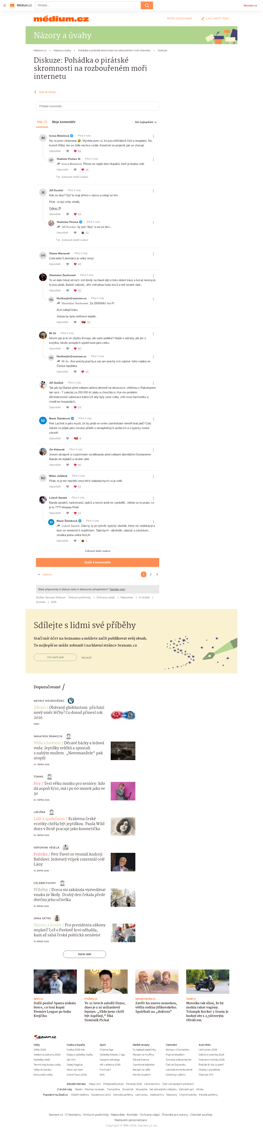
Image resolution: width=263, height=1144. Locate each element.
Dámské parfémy (123, 1094)
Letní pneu (141, 1094)
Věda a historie (47, 743)
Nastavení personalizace (131, 1120)
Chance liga (106, 1049)
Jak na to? (86, 657)
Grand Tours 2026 (77, 1074)
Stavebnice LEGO (101, 1094)
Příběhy (41, 890)
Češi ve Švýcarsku (176, 1064)
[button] (123, 715)
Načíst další (84, 954)
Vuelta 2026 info (76, 1049)
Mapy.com (95, 1083)
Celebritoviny (45, 883)
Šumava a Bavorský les (178, 1059)
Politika (41, 854)
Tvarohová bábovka (143, 1064)
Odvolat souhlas (201, 1114)
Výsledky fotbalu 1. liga (112, 1054)
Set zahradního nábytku (163, 1089)
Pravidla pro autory (175, 1114)
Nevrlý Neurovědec (49, 700)
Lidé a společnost (49, 819)
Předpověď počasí (113, 1083)
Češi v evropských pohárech (178, 1083)
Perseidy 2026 (134, 1083)
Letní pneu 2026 (208, 1049)
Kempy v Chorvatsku (177, 1049)
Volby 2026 (40, 1049)
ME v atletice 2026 (110, 1064)
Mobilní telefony (80, 1094)
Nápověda (118, 1114)
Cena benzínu (152, 1083)
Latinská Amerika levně (179, 1069)
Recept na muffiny (143, 1054)
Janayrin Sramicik (48, 736)
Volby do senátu (43, 1069)
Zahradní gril (186, 1089)
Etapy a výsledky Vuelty (80, 1054)
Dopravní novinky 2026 (211, 1059)
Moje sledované (179, 18)
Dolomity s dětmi (175, 1074)
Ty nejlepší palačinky (144, 1049)
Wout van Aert (75, 1069)
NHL (102, 1074)
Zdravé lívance (141, 1059)
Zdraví (40, 708)
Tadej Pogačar (75, 1064)
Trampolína (113, 1089)
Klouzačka (141, 1089)
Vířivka (200, 1089)
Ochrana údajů (150, 1114)
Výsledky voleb (42, 1059)
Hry (37, 784)
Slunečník (127, 1089)
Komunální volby (43, 1074)
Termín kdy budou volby (47, 1064)
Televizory (171, 1094)
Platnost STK (206, 1074)
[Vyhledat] (147, 5)
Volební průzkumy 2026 (47, 1054)
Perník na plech (142, 1074)
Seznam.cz (250, 5)
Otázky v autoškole (209, 1069)
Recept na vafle (141, 1069)
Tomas (38, 776)
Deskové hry (157, 1094)
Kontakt (132, 1114)
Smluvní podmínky (96, 1114)
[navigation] (5, 5)
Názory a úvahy (47, 925)
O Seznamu (73, 1114)
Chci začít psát (217, 18)
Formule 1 (105, 1069)
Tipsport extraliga (110, 1059)
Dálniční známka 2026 (211, 1054)
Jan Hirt (71, 1059)
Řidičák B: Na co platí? (211, 1064)
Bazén (78, 1089)
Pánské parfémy (208, 1094)
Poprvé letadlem (175, 1054)
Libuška (39, 812)
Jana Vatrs (42, 918)
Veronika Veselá (46, 847)
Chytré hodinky (188, 1094)
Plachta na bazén (95, 1089)
